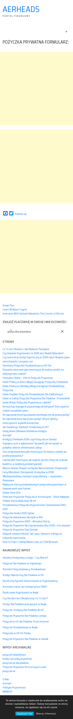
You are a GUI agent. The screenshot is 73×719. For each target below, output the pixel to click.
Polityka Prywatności (14, 687)
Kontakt (7, 435)
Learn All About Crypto (15, 309)
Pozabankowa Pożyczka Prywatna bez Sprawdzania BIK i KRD (34, 507)
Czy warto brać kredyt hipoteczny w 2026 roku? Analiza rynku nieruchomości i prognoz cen (36, 359)
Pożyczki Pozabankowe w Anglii (20, 627)
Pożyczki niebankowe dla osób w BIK (23, 517)
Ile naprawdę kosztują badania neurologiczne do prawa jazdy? (36, 415)
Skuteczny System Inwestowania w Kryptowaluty (30, 581)
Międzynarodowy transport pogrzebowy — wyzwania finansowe (32, 478)
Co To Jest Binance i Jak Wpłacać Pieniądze (26, 349)
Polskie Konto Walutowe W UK (19, 501)
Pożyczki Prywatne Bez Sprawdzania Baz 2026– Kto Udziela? (36, 525)
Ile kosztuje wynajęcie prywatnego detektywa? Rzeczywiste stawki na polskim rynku (36, 408)
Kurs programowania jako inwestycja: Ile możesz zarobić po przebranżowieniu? (35, 453)
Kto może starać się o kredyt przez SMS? (25, 586)
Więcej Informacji (46, 713)
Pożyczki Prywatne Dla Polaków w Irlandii (25, 639)
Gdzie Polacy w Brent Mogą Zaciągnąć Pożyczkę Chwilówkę (35, 382)
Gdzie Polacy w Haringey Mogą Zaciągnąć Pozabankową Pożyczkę (33, 388)
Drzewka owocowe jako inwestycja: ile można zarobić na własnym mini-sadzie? (33, 371)
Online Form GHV (12, 492)
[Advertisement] (36, 88)
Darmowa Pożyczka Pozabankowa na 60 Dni (27, 365)
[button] (62, 331)
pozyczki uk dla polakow (16, 663)
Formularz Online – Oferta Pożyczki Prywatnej (28, 378)
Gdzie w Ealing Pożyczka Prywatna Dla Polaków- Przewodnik (36, 398)
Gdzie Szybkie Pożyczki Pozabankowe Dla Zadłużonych (33, 394)
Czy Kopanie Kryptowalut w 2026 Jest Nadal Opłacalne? (33, 353)
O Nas (6, 679)
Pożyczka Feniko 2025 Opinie (18, 513)
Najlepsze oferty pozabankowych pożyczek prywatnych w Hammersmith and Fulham (34, 486)
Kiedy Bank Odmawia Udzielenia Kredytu (25, 431)
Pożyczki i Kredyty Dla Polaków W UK (23, 610)
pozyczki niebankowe (14, 655)
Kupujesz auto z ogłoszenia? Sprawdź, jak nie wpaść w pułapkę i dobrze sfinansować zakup (32, 445)
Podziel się (20, 214)
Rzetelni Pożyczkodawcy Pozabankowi (24, 569)
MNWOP (7, 691)
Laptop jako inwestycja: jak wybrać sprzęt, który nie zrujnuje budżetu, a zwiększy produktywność (35, 462)
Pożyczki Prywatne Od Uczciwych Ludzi (24, 667)
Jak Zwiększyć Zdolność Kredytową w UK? (26, 427)
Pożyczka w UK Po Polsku (17, 633)
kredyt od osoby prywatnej (17, 659)
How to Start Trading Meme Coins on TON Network (30, 542)
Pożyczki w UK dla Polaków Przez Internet (26, 621)
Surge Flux (8, 305)
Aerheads (21, 9)
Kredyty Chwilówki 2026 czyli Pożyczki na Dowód (30, 439)
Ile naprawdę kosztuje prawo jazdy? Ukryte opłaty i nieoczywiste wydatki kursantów (30, 421)
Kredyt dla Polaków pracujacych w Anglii (24, 604)
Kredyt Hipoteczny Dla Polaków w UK (23, 575)
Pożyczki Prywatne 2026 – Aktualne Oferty (26, 521)
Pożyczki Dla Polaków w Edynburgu (22, 563)
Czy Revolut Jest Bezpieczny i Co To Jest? (25, 598)
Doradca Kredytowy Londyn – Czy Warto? (25, 557)
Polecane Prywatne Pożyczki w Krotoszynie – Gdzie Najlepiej (36, 497)
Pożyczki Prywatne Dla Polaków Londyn (25, 616)
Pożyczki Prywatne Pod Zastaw (20, 529)
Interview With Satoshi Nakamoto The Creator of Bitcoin (33, 313)
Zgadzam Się (24, 713)
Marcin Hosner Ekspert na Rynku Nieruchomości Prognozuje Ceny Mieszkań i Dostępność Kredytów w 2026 (35, 470)
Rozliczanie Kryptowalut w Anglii (20, 592)
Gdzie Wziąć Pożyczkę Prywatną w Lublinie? (27, 402)
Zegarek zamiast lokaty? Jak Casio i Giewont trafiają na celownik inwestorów (32, 536)
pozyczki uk (9, 671)
